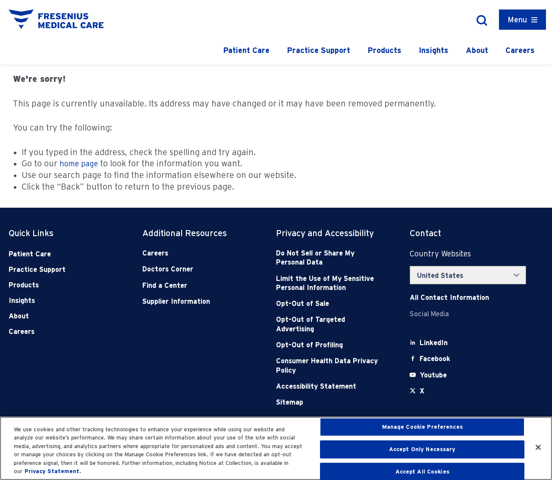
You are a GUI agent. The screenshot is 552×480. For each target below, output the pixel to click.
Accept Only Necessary (422, 449)
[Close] (538, 447)
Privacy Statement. (53, 471)
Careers (520, 50)
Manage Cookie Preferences (422, 427)
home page (79, 163)
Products (384, 50)
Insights (433, 50)
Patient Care (246, 50)
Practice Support (318, 50)
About (477, 50)
